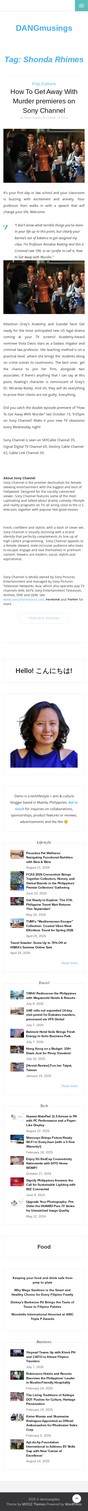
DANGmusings (44, 28)
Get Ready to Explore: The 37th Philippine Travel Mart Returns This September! (49, 904)
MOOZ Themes (34, 1504)
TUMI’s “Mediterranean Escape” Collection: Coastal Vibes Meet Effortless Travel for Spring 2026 (49, 926)
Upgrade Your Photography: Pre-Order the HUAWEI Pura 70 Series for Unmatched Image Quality (50, 1206)
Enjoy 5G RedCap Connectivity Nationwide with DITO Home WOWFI (49, 1163)
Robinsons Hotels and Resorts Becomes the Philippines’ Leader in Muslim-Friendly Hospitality (50, 1378)
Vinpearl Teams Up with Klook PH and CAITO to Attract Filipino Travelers (50, 1357)
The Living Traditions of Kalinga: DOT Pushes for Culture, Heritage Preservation (50, 1399)
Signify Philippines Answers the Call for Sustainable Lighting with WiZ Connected (51, 1185)
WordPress (73, 1504)
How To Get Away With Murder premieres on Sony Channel (43, 101)
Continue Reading (44, 618)
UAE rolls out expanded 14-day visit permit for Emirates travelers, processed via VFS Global (50, 1015)
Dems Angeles (33, 117)
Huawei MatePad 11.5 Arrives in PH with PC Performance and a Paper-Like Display (51, 1120)
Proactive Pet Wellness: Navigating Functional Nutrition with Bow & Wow (49, 857)
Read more (70, 963)
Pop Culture (44, 84)
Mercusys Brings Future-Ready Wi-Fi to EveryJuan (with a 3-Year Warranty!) (50, 1142)
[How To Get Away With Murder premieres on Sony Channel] (44, 155)
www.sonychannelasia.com (23, 599)
